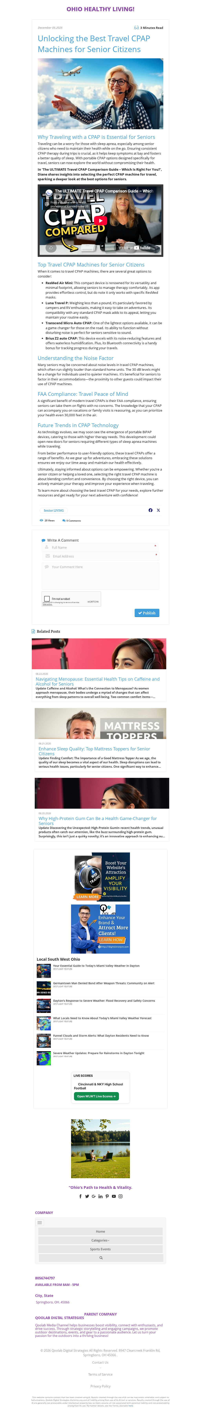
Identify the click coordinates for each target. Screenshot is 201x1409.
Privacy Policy (100, 1386)
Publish (148, 613)
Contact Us (100, 1362)
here (131, 1405)
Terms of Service (100, 1374)
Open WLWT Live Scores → (96, 1096)
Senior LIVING (54, 510)
